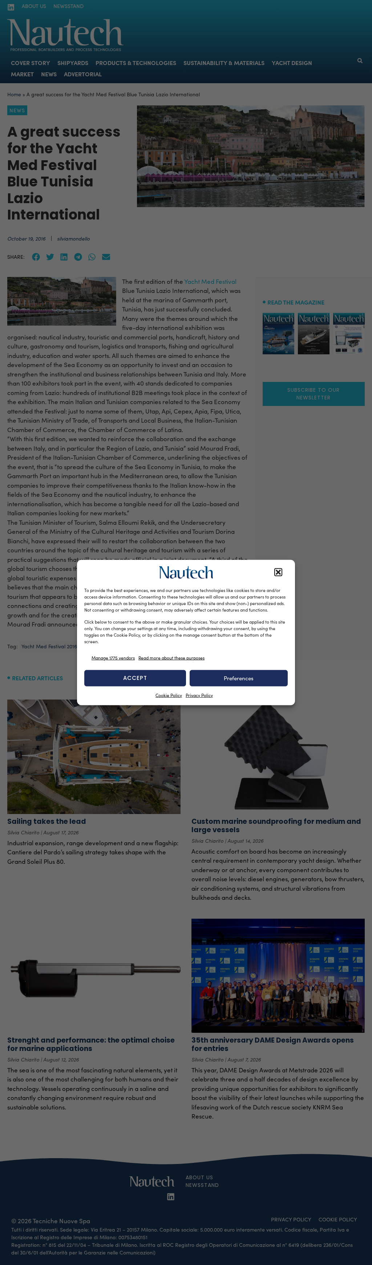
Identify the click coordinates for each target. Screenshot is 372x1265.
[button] (278, 572)
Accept (135, 678)
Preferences (239, 678)
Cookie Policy (168, 695)
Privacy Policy (199, 695)
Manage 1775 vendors (113, 658)
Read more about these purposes (171, 658)
